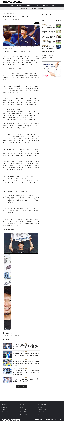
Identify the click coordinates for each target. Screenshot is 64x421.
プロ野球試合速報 (24, 8)
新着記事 (11, 5)
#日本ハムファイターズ (8, 19)
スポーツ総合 (45, 5)
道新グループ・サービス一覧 (44, 411)
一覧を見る (57, 20)
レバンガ (37, 5)
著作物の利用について (24, 414)
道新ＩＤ (40, 414)
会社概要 (40, 407)
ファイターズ (19, 5)
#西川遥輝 (15, 19)
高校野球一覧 (40, 8)
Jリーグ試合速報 (33, 8)
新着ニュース (4, 407)
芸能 (53, 5)
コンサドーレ (29, 5)
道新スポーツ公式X (48, 55)
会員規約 (21, 407)
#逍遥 (19, 19)
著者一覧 (3, 409)
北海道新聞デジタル (42, 409)
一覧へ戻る (22, 386)
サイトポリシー (23, 409)
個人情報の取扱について (25, 411)
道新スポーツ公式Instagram (50, 57)
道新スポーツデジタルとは (7, 411)
